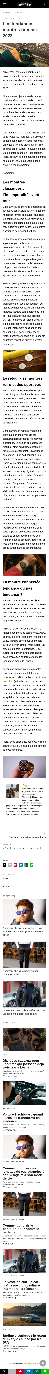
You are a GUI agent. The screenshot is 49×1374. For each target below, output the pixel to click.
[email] (12, 1371)
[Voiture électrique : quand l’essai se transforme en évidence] (24, 1093)
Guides (6, 18)
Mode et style (21, 12)
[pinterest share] (15, 865)
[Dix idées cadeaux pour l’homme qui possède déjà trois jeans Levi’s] (24, 1039)
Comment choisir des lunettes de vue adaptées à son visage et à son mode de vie (23, 931)
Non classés (9, 1108)
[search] (44, 4)
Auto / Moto (8, 1329)
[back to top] (42, 1363)
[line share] (31, 865)
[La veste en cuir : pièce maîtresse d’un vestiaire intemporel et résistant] (24, 994)
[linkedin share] (21, 865)
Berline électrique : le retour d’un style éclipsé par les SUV (24, 1339)
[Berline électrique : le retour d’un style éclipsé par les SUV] (24, 1314)
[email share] (10, 865)
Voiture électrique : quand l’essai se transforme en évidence (23, 1118)
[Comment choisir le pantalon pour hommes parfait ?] (24, 955)
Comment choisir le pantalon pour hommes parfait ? (21, 1229)
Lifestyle (7, 1054)
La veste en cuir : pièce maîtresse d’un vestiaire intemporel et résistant (21, 1285)
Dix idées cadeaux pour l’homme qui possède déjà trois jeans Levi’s (23, 1064)
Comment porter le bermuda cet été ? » (27, 837)
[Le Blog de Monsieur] (24, 4)
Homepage (7, 12)
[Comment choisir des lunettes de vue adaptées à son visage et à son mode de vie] (24, 912)
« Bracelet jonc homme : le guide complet (22, 848)
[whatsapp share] (26, 865)
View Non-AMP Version (31, 1363)
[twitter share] (4, 865)
